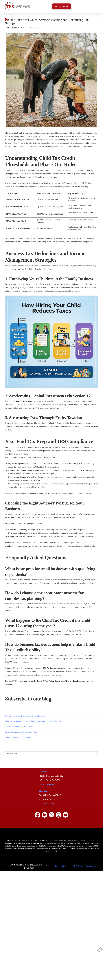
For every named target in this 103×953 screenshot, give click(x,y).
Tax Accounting (32, 27)
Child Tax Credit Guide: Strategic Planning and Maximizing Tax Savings (33, 721)
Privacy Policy (61, 866)
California (44, 771)
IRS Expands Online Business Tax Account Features (25, 716)
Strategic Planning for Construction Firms (21, 732)
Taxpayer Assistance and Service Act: (19, 727)
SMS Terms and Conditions (84, 866)
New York (43, 791)
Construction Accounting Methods (18, 737)
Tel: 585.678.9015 (46, 804)
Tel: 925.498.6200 (47, 784)
